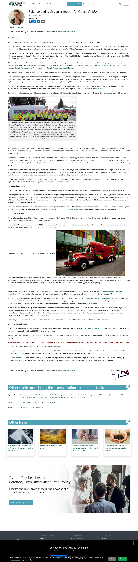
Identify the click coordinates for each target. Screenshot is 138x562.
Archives (104, 538)
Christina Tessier (25, 402)
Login (126, 4)
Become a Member (74, 4)
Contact (96, 4)
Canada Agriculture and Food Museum (29, 68)
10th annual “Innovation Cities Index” (90, 89)
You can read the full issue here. (65, 32)
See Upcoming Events (21, 502)
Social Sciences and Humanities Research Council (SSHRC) (66, 397)
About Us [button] (32, 4)
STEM (41, 407)
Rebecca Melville (16, 27)
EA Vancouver (25, 301)
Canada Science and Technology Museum (85, 395)
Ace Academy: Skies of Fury (93, 328)
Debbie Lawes (36, 402)
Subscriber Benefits (76, 538)
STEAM (33, 407)
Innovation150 (17, 358)
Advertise (86, 4)
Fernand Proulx (49, 402)
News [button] (41, 4)
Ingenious (15, 351)
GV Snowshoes (72, 209)
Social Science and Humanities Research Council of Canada (90, 298)
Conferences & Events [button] (56, 4)
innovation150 (25, 407)
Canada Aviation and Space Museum (60, 68)
